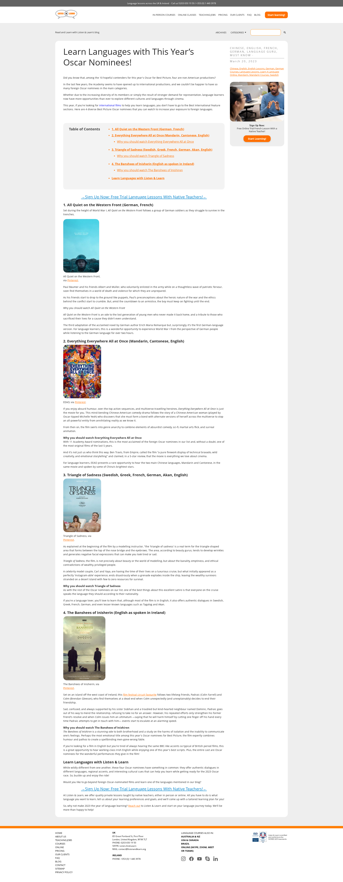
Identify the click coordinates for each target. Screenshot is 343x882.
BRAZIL (185, 843)
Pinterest (72, 280)
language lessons (249, 71)
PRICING (222, 14)
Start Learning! (257, 138)
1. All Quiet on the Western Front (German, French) (148, 129)
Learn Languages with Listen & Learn (138, 178)
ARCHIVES (221, 32)
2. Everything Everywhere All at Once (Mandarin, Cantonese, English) (160, 135)
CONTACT (60, 865)
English (254, 48)
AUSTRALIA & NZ (190, 836)
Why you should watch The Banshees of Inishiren (150, 170)
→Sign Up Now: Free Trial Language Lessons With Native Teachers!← (144, 196)
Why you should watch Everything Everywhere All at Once (155, 142)
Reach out (134, 805)
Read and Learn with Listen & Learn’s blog (77, 32)
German (237, 51)
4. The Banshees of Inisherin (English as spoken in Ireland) (153, 164)
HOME (58, 833)
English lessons (256, 68)
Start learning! (276, 15)
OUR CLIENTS (237, 14)
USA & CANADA (190, 840)
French (270, 48)
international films (110, 105)
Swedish (274, 75)
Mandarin (243, 75)
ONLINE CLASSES (187, 14)
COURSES (60, 843)
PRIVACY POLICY (64, 872)
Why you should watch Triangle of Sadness (145, 156)
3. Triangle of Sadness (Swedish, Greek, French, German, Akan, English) (162, 150)
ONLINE (59, 847)
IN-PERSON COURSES (164, 14)
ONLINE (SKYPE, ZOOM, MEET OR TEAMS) (197, 849)
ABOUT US (60, 836)
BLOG (257, 14)
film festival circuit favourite (139, 694)
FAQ (249, 14)
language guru (261, 51)
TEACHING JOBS (207, 14)
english (243, 68)
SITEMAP (60, 868)
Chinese (237, 48)
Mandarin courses (259, 75)
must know (240, 55)
